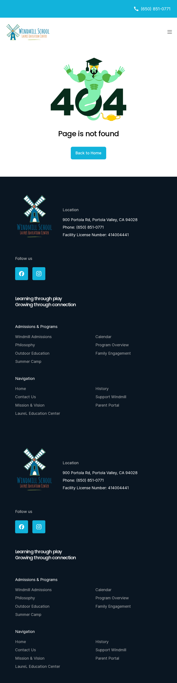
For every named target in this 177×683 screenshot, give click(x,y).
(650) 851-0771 (90, 227)
